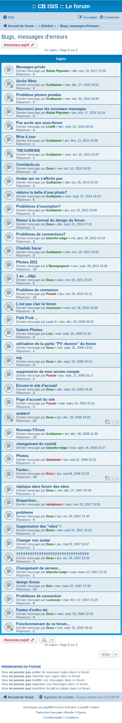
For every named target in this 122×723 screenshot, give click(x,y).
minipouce (54, 504)
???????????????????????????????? (52, 554)
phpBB (47, 707)
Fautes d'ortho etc (32, 610)
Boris (50, 530)
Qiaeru (81, 712)
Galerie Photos (29, 330)
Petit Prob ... (27, 318)
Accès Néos (26, 81)
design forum (28, 582)
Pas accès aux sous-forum (39, 123)
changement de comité (36, 444)
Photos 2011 (26, 262)
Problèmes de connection (38, 596)
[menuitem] (8, 17)
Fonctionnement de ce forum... (43, 624)
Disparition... (27, 500)
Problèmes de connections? (41, 234)
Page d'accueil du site (35, 399)
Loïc (49, 333)
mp (19, 358)
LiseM (50, 126)
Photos (22, 456)
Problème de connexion (37, 290)
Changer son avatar (33, 540)
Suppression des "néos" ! (38, 526)
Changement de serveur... (38, 568)
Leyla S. (51, 321)
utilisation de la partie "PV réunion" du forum (56, 344)
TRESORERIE (28, 150)
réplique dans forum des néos (42, 486)
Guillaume (54, 84)
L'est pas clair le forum (36, 304)
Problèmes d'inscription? (38, 206)
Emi (49, 586)
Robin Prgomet (57, 71)
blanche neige (56, 238)
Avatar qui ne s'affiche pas (39, 178)
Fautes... (23, 470)
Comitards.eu (28, 164)
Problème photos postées (38, 95)
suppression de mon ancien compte (47, 371)
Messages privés (30, 67)
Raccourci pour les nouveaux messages (51, 109)
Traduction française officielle (55, 712)
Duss (50, 168)
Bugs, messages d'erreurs (34, 37)
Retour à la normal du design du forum (50, 220)
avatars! (23, 413)
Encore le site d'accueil (36, 385)
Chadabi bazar (28, 248)
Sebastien (53, 459)
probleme (24, 512)
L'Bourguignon (57, 266)
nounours (53, 307)
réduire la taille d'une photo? (41, 192)
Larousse (53, 600)
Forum (51, 294)
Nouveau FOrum (30, 430)
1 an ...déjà (25, 276)
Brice (50, 473)
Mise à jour (26, 137)
